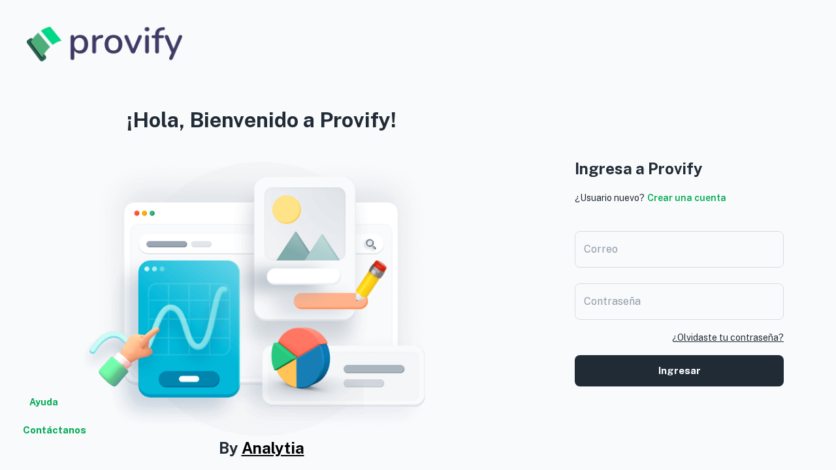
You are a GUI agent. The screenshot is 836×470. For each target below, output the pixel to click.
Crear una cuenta (686, 198)
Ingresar (679, 370)
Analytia (273, 448)
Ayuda (43, 402)
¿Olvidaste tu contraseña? (728, 337)
